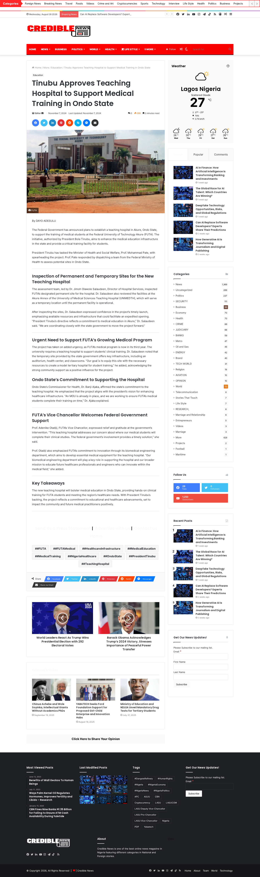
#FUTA (41, 548)
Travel (68, 3)
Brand (179, 358)
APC (137, 796)
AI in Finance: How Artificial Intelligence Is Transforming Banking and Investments (211, 173)
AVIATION (181, 375)
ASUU (147, 796)
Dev (171, 839)
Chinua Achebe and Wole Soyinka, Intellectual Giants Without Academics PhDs (50, 707)
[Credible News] (59, 31)
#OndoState (113, 556)
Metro (179, 341)
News (44, 49)
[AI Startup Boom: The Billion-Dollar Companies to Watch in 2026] (87, 799)
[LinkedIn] (37, 854)
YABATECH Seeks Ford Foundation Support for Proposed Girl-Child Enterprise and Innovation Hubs (93, 710)
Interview (174, 3)
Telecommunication (187, 392)
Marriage (181, 431)
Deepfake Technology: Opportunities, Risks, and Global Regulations (211, 209)
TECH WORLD (184, 363)
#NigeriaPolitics (161, 790)
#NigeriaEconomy (157, 784)
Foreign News (33, 3)
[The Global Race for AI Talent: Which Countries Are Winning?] (183, 193)
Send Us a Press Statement (62, 528)
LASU (158, 802)
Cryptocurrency (142, 802)
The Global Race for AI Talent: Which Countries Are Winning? (211, 192)
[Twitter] (33, 854)
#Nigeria (139, 784)
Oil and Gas (182, 346)
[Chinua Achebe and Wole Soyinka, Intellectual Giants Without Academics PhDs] (51, 690)
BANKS (180, 335)
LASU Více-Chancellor (146, 820)
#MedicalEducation (142, 548)
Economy (181, 312)
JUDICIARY (182, 329)
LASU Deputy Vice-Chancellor (150, 808)
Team (206, 870)
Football (180, 448)
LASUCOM (171, 802)
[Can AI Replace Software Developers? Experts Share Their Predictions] (183, 227)
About (197, 870)
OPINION (181, 380)
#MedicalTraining (49, 556)
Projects (238, 3)
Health (201, 3)
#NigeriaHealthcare (83, 556)
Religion (180, 369)
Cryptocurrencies (127, 3)
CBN (157, 796)
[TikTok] (54, 854)
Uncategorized (184, 290)
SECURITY (182, 301)
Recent (178, 154)
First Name (180, 661)
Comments (221, 154)
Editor (38, 113)
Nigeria (165, 820)
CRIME (179, 324)
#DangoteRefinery (144, 778)
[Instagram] (46, 854)
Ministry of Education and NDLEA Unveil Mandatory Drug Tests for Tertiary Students (139, 707)
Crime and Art (106, 3)
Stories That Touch (186, 397)
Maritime (181, 454)
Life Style (188, 3)
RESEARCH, (182, 409)
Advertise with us (112, 528)
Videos (90, 3)
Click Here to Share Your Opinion (96, 739)
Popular (198, 154)
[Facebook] (29, 854)
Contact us (145, 528)
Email (177, 651)
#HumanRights (165, 778)
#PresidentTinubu (143, 556)
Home (32, 49)
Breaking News (53, 3)
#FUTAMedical (65, 548)
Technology (158, 3)
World (93, 49)
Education (56, 67)
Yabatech (148, 826)
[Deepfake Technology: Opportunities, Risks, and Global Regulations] (183, 210)
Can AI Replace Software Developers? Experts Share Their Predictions (119, 14)
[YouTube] (41, 854)
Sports (144, 3)
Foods (79, 3)
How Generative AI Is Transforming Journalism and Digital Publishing (210, 245)
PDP (137, 826)
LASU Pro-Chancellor (145, 814)
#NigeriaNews (142, 790)
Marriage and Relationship (190, 414)
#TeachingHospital (96, 564)
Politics (212, 3)
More (149, 49)
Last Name (179, 672)
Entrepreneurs (184, 420)
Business (225, 3)
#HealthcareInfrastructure (102, 548)
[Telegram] (50, 854)
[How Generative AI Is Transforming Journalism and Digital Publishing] (183, 244)
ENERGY (180, 352)
